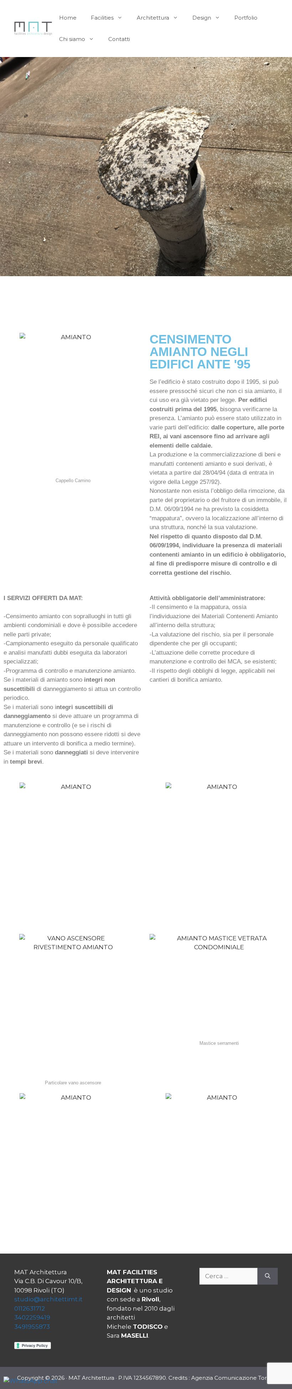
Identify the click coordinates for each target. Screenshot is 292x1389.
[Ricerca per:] (228, 1276)
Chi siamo (72, 39)
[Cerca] (267, 1276)
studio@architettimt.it (48, 1299)
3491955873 (32, 1326)
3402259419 (32, 1317)
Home (68, 17)
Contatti (119, 39)
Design (201, 17)
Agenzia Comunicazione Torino (233, 1377)
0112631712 (29, 1308)
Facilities (102, 17)
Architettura (153, 17)
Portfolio (245, 17)
